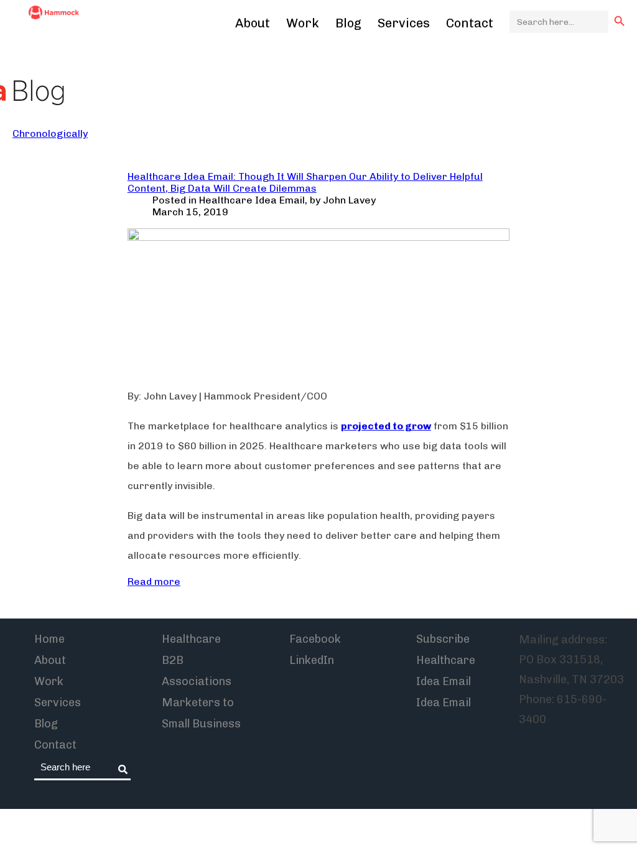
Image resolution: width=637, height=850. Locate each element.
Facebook (315, 639)
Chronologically (50, 133)
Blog (348, 23)
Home (49, 639)
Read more (154, 581)
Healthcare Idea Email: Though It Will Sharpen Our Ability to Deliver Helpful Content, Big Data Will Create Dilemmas (305, 182)
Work (302, 23)
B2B (173, 660)
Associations (196, 681)
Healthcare (191, 639)
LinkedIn (311, 660)
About (252, 23)
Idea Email (443, 702)
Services (404, 23)
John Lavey (349, 200)
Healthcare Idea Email (252, 200)
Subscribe (443, 639)
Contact (469, 23)
